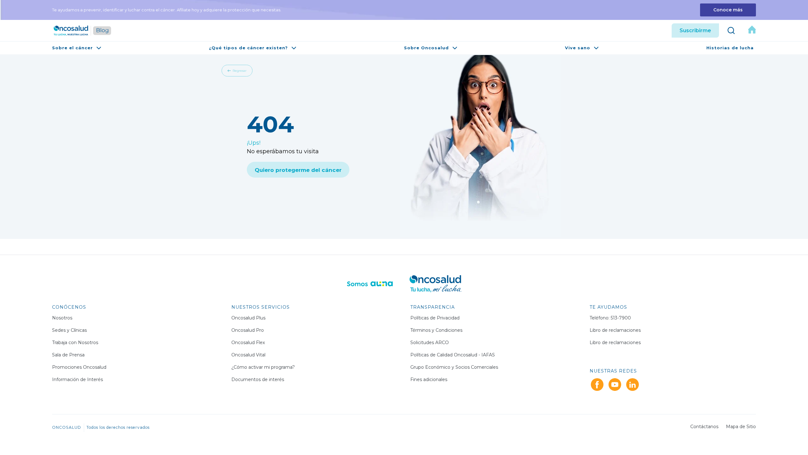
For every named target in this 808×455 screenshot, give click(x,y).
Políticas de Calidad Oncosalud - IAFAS (452, 355)
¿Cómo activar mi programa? (263, 367)
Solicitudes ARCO (429, 342)
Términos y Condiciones (436, 330)
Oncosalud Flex (248, 342)
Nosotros (62, 318)
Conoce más (728, 10)
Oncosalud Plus (248, 318)
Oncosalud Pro (247, 330)
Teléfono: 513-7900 (610, 318)
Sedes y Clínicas (69, 330)
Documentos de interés (257, 379)
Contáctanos (704, 426)
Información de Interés (77, 379)
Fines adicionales (428, 379)
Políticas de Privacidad (435, 318)
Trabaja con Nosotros (75, 342)
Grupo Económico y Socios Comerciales (454, 367)
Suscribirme (695, 30)
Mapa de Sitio (741, 426)
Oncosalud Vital (248, 355)
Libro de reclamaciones (615, 330)
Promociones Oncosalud (79, 367)
